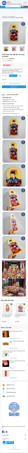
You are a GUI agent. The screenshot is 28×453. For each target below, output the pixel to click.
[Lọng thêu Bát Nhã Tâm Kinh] (5, 334)
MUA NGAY (14, 86)
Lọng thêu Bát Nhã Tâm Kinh (16, 331)
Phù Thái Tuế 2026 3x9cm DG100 (17, 370)
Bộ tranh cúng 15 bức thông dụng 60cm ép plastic (20, 315)
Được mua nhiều (7, 327)
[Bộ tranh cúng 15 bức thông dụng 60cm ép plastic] (20, 308)
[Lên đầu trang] (25, 450)
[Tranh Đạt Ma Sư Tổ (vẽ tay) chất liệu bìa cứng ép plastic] (7, 308)
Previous (1, 49)
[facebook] (3, 431)
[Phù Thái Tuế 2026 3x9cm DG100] (5, 373)
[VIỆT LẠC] (14, 413)
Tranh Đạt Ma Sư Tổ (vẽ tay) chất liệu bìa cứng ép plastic (7, 315)
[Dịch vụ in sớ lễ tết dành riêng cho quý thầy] (5, 363)
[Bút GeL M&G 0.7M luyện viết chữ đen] (5, 353)
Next (27, 49)
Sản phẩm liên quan (7, 300)
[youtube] (6, 431)
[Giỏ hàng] (25, 6)
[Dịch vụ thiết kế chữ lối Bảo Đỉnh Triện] (5, 343)
